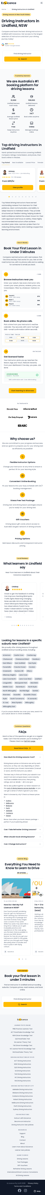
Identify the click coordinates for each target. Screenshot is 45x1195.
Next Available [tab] (17, 162)
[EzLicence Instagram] (25, 1191)
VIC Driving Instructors (23, 1077)
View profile (18, 187)
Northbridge (24, 691)
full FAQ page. (29, 741)
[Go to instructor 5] (22, 197)
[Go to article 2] (22, 959)
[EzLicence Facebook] (19, 1191)
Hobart (8, 816)
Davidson (36, 659)
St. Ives (5, 702)
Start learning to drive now (22, 390)
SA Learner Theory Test (22, 1042)
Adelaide (9, 811)
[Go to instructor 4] (19, 197)
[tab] (12, 625)
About (22, 1143)
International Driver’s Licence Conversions (22, 1172)
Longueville (7, 683)
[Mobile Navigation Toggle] (42, 3)
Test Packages (22, 1162)
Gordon (32, 667)
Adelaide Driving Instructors (22, 1089)
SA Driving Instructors (22, 1071)
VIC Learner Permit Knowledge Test (22, 1049)
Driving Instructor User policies (22, 1125)
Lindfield (38, 679)
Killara (29, 671)
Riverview (6, 695)
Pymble (35, 691)
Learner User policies (22, 1150)
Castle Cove (18, 655)
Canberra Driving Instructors (22, 1096)
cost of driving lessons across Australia (21, 788)
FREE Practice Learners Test (22, 1029)
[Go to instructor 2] (12, 197)
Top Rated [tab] (6, 162)
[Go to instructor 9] (36, 197)
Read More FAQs (21, 748)
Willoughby (29, 702)
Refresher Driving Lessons (22, 1169)
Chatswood (7, 659)
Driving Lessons (22, 1159)
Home (4, 9)
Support (22, 1133)
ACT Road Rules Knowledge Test (22, 1032)
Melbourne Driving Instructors (22, 1103)
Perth (8, 808)
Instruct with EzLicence (22, 1118)
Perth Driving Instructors (22, 1106)
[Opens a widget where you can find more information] (37, 1191)
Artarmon (6, 655)
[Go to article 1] (19, 959)
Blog (22, 1137)
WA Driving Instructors (23, 1081)
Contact (22, 1140)
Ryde (5, 699)
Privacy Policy (33, 1183)
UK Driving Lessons (22, 1175)
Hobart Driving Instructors (22, 1099)
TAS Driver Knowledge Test (22, 1045)
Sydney (8, 801)
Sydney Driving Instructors (22, 1109)
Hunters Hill (19, 671)
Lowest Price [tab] (30, 162)
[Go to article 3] (26, 959)
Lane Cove (23, 675)
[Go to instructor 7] (29, 197)
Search (24, 59)
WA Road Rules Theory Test (22, 1052)
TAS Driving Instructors (22, 1074)
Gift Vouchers (22, 1165)
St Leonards (32, 699)
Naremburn (20, 687)
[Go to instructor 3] (16, 197)
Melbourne (10, 803)
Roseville (17, 695)
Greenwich (7, 671)
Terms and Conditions (22, 1186)
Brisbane (9, 806)
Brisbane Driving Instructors (22, 1093)
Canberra (9, 813)
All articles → (22, 873)
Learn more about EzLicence (22, 1147)
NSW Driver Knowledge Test (22, 1035)
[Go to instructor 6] (26, 197)
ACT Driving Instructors (22, 1061)
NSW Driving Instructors (22, 1064)
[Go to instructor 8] (32, 197)
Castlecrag (31, 655)
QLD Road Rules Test (22, 1039)
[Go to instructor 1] (9, 197)
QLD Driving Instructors (22, 1067)
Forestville (7, 667)
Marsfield (34, 683)
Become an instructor (23, 1121)
